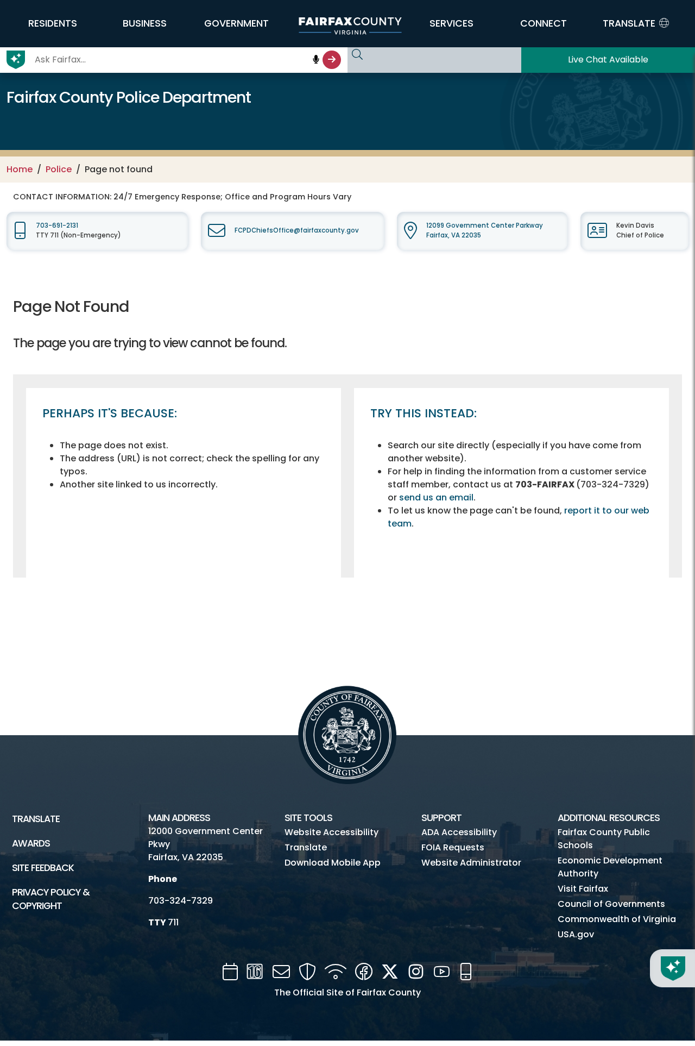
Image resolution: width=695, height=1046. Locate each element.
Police (59, 169)
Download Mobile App (333, 862)
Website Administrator (471, 862)
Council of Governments (611, 904)
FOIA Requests (452, 847)
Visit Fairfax (583, 888)
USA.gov (576, 934)
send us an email (436, 497)
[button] (53, 23)
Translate (36, 818)
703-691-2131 (57, 225)
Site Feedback (43, 867)
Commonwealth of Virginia (617, 919)
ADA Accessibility (459, 832)
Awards (31, 843)
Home (20, 169)
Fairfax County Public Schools (604, 838)
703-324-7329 (180, 900)
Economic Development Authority (610, 867)
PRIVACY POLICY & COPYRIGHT (51, 899)
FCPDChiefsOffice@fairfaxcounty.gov (297, 230)
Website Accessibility (331, 832)
